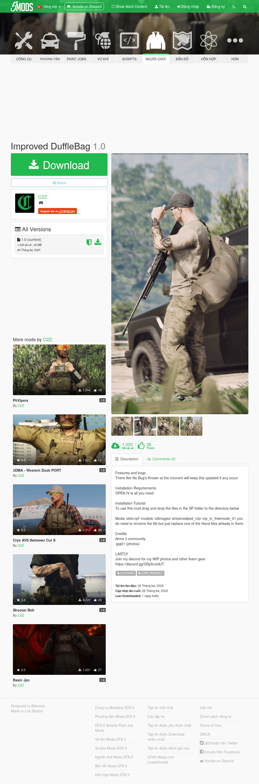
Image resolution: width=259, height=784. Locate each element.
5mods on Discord (219, 760)
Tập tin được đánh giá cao (168, 748)
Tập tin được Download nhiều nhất (165, 737)
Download (64, 164)
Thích (150, 448)
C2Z (42, 196)
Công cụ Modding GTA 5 (114, 707)
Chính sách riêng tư (215, 716)
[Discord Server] (41, 202)
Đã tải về (128, 448)
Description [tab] (128, 458)
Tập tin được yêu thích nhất (169, 725)
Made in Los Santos (27, 710)
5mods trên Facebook (222, 751)
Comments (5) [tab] (163, 458)
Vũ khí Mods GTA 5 (110, 739)
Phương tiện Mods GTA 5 (115, 716)
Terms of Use (210, 725)
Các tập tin (156, 716)
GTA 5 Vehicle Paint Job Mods (114, 728)
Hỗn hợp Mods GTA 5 (112, 774)
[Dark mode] (234, 6)
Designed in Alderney (28, 705)
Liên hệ (206, 707)
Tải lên (164, 6)
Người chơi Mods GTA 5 (114, 756)
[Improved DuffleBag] (179, 283)
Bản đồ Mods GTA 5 (111, 765)
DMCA (205, 734)
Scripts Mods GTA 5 (111, 748)
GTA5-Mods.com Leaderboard (160, 759)
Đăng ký (218, 6)
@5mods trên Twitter (221, 742)
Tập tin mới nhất (160, 707)
